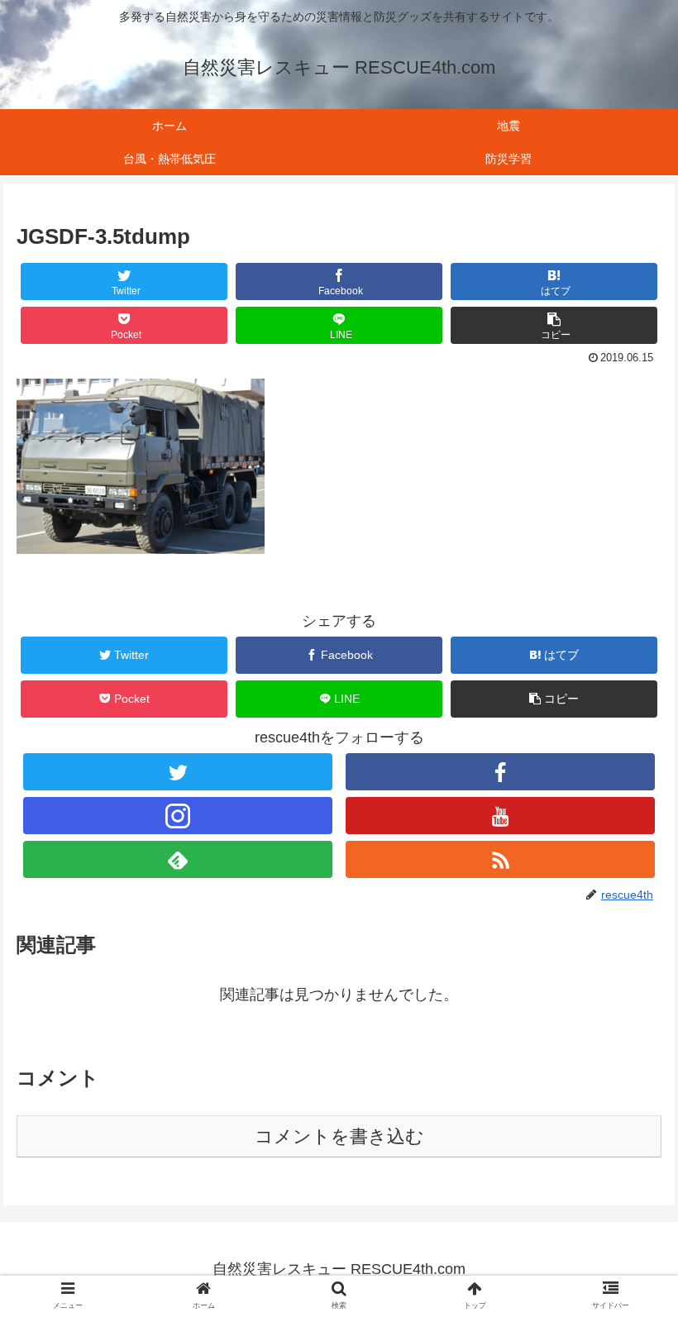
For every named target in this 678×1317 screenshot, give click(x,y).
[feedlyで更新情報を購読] (177, 859)
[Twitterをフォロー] (177, 771)
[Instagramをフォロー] (177, 815)
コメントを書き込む (339, 1136)
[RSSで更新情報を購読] (500, 859)
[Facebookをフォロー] (500, 771)
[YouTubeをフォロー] (500, 815)
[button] (554, 325)
